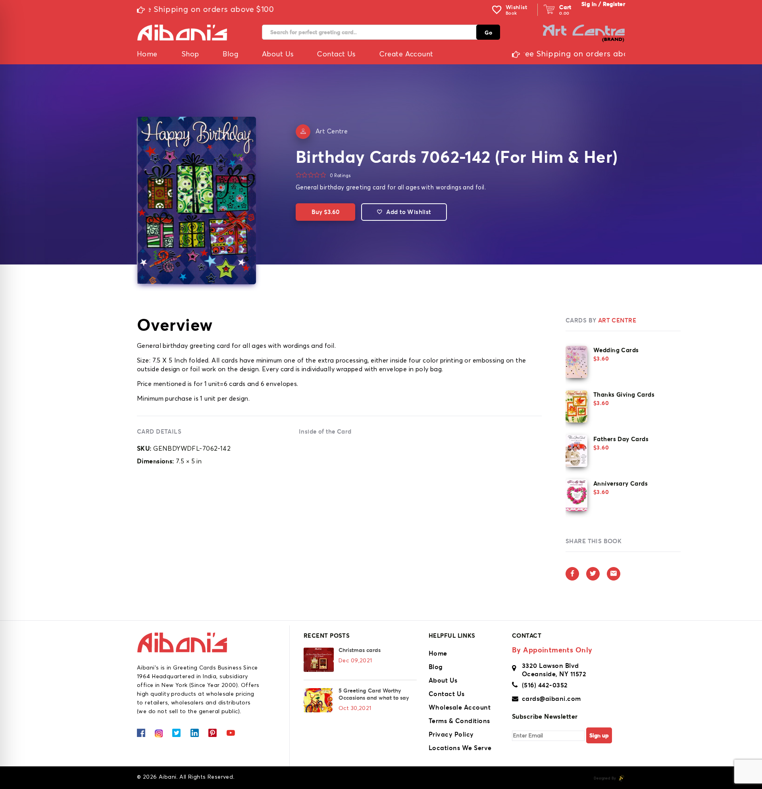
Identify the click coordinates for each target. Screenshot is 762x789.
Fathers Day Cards (620, 439)
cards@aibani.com (551, 698)
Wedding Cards (616, 350)
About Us (443, 680)
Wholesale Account (460, 707)
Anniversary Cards (620, 483)
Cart (565, 7)
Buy (325, 212)
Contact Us (447, 694)
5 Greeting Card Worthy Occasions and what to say (374, 694)
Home (438, 653)
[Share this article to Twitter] (593, 574)
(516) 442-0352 (545, 685)
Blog (436, 667)
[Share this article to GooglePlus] (613, 574)
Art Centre (332, 131)
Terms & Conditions (459, 721)
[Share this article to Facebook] (572, 574)
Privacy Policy (451, 734)
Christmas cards (360, 650)
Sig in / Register (603, 4)
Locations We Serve (460, 748)
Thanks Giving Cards (623, 394)
